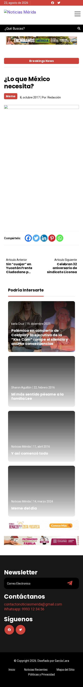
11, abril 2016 (41, 446)
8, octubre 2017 (30, 97)
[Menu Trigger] (77, 13)
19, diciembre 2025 (38, 323)
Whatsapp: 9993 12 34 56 (24, 609)
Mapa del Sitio (66, 669)
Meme (11, 96)
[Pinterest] (51, 238)
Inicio (12, 669)
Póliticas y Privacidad (41, 674)
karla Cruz (17, 323)
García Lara (62, 660)
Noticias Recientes (36, 669)
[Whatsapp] (59, 238)
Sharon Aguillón (21, 387)
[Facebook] (52, 2)
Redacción (54, 97)
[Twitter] (58, 2)
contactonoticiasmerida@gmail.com (33, 604)
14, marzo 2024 (43, 501)
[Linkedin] (44, 238)
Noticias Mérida (21, 446)
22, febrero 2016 (44, 387)
